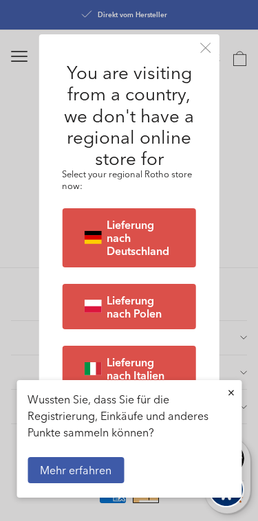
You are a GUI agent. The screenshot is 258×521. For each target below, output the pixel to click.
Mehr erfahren (75, 470)
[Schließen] (205, 47)
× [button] (231, 392)
